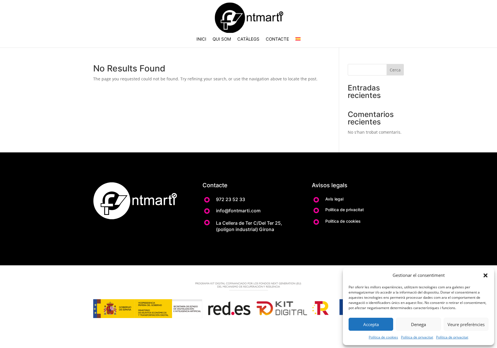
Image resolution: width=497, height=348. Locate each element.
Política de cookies (383, 337)
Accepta (371, 324)
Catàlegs (248, 39)
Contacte (277, 39)
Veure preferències (466, 324)
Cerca (395, 70)
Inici (201, 39)
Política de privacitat (417, 337)
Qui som (222, 39)
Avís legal (334, 198)
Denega (418, 324)
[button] (485, 275)
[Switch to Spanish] (298, 42)
